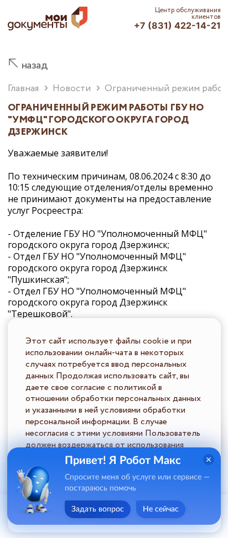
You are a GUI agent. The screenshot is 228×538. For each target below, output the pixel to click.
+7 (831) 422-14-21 (177, 25)
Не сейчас (161, 509)
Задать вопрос (97, 509)
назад (35, 65)
